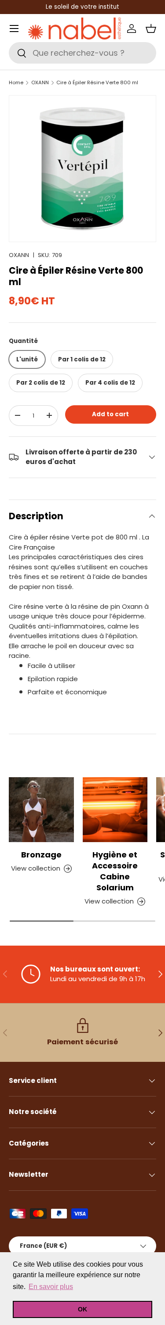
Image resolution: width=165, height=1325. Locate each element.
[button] (151, 28)
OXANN (40, 82)
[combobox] (82, 53)
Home (16, 82)
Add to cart (110, 414)
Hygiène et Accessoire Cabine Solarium (115, 871)
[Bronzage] (41, 809)
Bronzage (41, 854)
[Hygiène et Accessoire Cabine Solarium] (115, 809)
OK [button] (82, 1309)
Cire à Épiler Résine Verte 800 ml (97, 82)
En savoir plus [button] (51, 1286)
